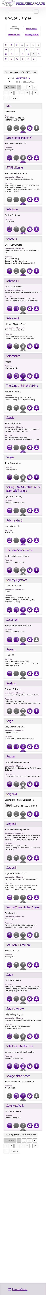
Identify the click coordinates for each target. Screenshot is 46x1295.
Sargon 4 (11, 794)
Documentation (23, 376)
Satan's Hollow (15, 1008)
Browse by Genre (14, 35)
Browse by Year (31, 29)
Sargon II (11, 824)
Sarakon (11, 683)
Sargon (10, 756)
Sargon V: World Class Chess (22, 907)
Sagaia (10, 417)
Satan (9, 974)
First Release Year (25, 81)
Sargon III (11, 867)
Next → (15, 98)
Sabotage (12, 209)
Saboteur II (12, 281)
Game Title (23, 78)
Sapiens (11, 649)
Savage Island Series (18, 1076)
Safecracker (13, 356)
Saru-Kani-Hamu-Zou (18, 945)
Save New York (15, 1105)
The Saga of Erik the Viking (22, 385)
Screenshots (9, 158)
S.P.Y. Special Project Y (18, 138)
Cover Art (16, 308)
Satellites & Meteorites (19, 1046)
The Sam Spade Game (19, 550)
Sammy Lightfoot (16, 580)
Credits (36, 158)
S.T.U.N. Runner (15, 167)
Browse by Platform (32, 35)
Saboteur (11, 239)
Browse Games (19, 1289)
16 (35, 93)
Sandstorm (12, 619)
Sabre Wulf (12, 318)
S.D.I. (9, 106)
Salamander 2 (14, 520)
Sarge (9, 721)
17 (6, 98)
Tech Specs (30, 128)
